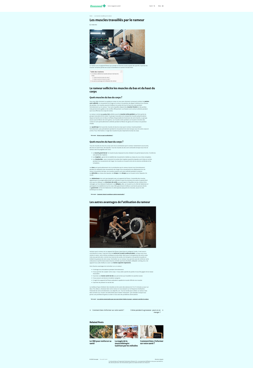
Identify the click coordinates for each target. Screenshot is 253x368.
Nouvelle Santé (103, 359)
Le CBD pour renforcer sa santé (100, 342)
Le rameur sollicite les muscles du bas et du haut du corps (105, 74)
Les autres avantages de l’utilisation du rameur (103, 81)
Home (91, 15)
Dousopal (95, 359)
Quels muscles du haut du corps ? (102, 79)
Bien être (95, 24)
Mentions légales (159, 359)
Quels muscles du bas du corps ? (102, 77)
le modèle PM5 (105, 114)
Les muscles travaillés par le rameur (103, 15)
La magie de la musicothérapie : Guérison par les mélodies (126, 343)
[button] (152, 6)
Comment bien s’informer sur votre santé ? (151, 342)
